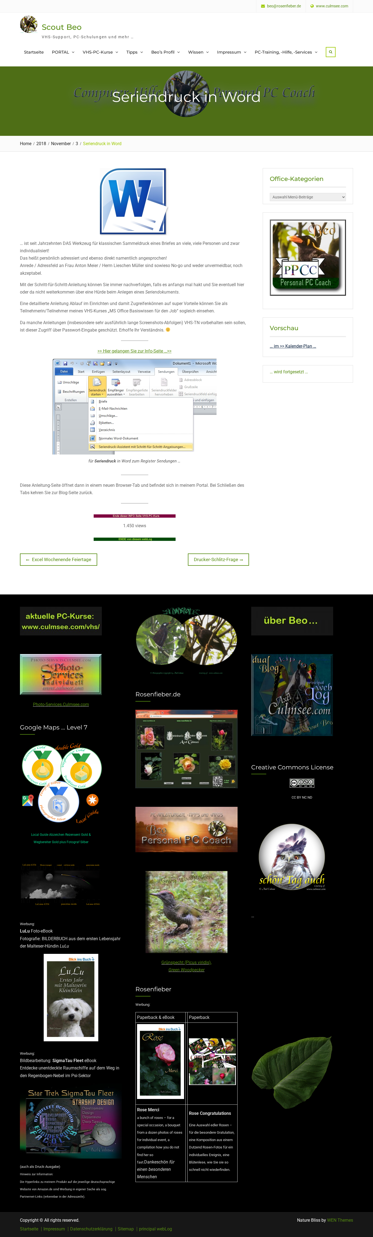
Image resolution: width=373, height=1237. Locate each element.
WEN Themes (340, 1220)
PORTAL (60, 52)
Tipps (132, 52)
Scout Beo (62, 27)
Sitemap (126, 1229)
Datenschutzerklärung (91, 1229)
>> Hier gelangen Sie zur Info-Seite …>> (134, 351)
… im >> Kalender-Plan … (293, 346)
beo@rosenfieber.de (284, 6)
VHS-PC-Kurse (98, 52)
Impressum (229, 52)
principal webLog (155, 1229)
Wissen (195, 52)
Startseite (34, 52)
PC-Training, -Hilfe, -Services (283, 52)
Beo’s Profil (162, 52)
